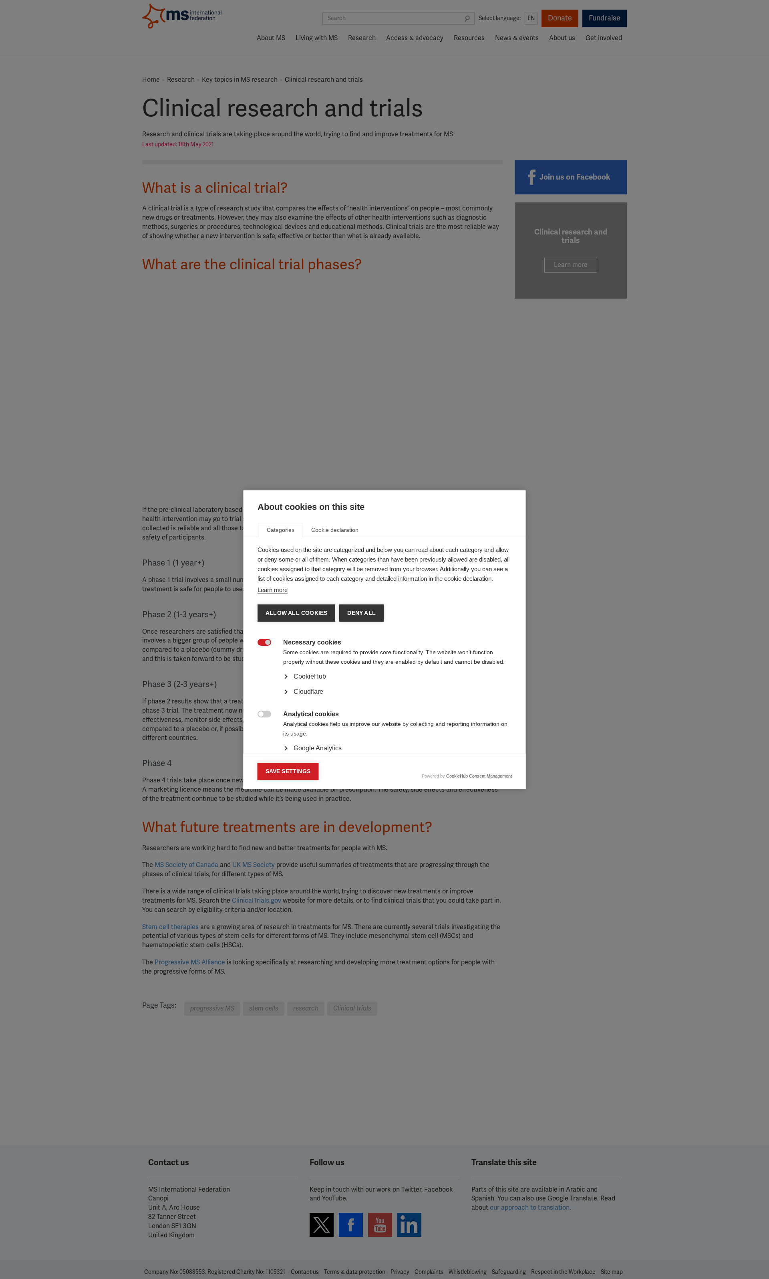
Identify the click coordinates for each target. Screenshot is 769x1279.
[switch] (260, 643)
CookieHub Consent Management (479, 776)
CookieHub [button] (310, 676)
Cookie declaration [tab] (334, 530)
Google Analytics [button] (318, 748)
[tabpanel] (385, 699)
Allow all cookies (296, 613)
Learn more (273, 589)
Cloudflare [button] (308, 691)
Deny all (361, 613)
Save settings (288, 771)
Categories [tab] (280, 530)
